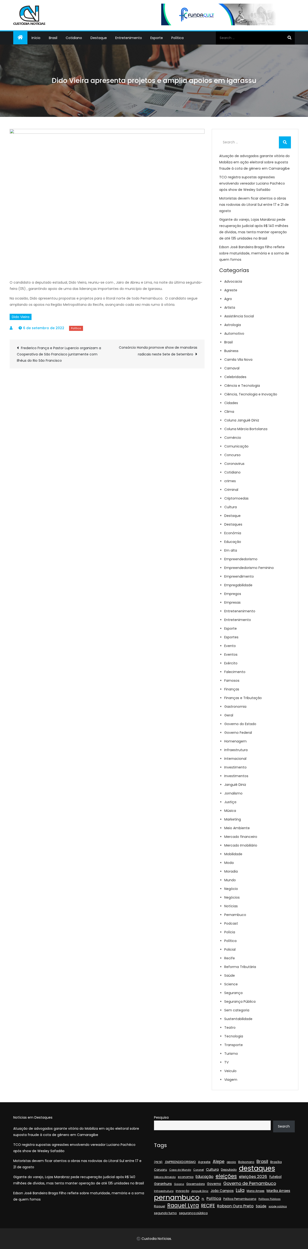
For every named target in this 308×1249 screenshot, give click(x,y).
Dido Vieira (20, 316)
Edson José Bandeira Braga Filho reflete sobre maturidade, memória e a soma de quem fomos (254, 253)
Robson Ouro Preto (235, 1206)
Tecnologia (233, 1036)
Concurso (232, 455)
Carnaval (231, 368)
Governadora (195, 1184)
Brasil (53, 37)
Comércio (232, 437)
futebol (275, 1177)
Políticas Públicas (269, 1199)
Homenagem (235, 741)
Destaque (98, 37)
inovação (182, 1191)
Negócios (232, 897)
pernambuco (176, 1197)
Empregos (232, 593)
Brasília (276, 1162)
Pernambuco (235, 914)
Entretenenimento (239, 611)
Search (284, 1126)
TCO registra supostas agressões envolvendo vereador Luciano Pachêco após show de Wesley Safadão (252, 183)
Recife (229, 958)
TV (226, 1062)
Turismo (231, 1053)
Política (177, 37)
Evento (230, 645)
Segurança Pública (240, 1001)
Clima (229, 411)
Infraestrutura (236, 750)
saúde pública (278, 1206)
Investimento (235, 767)
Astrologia (232, 324)
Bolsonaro (246, 1162)
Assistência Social (239, 316)
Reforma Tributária (240, 966)
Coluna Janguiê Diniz (241, 420)
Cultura (230, 507)
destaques (257, 1168)
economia (185, 1177)
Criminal (231, 489)
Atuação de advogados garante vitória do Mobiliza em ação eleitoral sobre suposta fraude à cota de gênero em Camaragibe (254, 162)
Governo (214, 1184)
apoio (231, 1162)
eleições (226, 1176)
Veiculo (230, 1071)
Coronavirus (234, 463)
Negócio (231, 888)
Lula (240, 1190)
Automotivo (234, 333)
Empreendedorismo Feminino (249, 567)
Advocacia (233, 281)
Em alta (230, 550)
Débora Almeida (165, 1177)
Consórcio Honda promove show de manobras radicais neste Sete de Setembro (158, 351)
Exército (230, 663)
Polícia (229, 932)
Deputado (229, 1170)
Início (36, 37)
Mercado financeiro (240, 836)
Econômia (232, 533)
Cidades (231, 403)
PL (203, 1199)
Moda (229, 862)
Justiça (230, 802)
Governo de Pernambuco (249, 1183)
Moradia (231, 871)
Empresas (232, 602)
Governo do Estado (240, 723)
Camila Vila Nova (238, 359)
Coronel (198, 1170)
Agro (228, 298)
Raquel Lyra (183, 1205)
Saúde (229, 975)
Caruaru (160, 1170)
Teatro (230, 1027)
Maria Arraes (255, 1191)
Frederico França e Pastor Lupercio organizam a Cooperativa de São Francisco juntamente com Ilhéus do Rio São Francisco (59, 354)
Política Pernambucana (239, 1199)
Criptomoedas (236, 498)
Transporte (233, 1044)
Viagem (230, 1079)
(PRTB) (158, 1162)
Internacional (235, 758)
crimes (230, 481)
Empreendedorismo (240, 559)
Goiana (179, 1184)
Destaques (233, 524)
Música (230, 810)
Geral (228, 715)
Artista (229, 307)
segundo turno (165, 1213)
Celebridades (235, 376)
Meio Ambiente (237, 828)
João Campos (222, 1191)
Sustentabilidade (238, 1018)
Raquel (159, 1206)
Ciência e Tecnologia (242, 385)
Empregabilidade (238, 585)
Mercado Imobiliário (240, 845)
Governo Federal (238, 732)
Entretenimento (128, 37)
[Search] (289, 37)
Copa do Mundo (180, 1170)
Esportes (231, 637)
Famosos (231, 680)
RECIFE (208, 1206)
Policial (230, 949)
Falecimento (234, 671)
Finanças (231, 689)
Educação (232, 541)
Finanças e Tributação (243, 697)
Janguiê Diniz (235, 784)
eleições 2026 (253, 1176)
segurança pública (193, 1213)
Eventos (230, 654)
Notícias (231, 906)
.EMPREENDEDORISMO (180, 1162)
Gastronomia (235, 706)
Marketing (232, 819)
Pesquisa (161, 1117)
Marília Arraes (278, 1190)
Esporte (156, 37)
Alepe (219, 1161)
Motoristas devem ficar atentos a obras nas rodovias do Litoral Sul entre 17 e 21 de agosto (254, 204)
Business (231, 350)
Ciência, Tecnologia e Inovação (250, 394)
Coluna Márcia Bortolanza (245, 429)
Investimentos (236, 776)
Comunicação (236, 446)
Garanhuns (163, 1184)
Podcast (231, 923)
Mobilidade (233, 854)
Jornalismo (233, 793)
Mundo (230, 880)
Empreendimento (239, 576)
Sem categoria (236, 1010)
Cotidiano (74, 37)
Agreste (230, 290)
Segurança (233, 992)
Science (231, 984)
